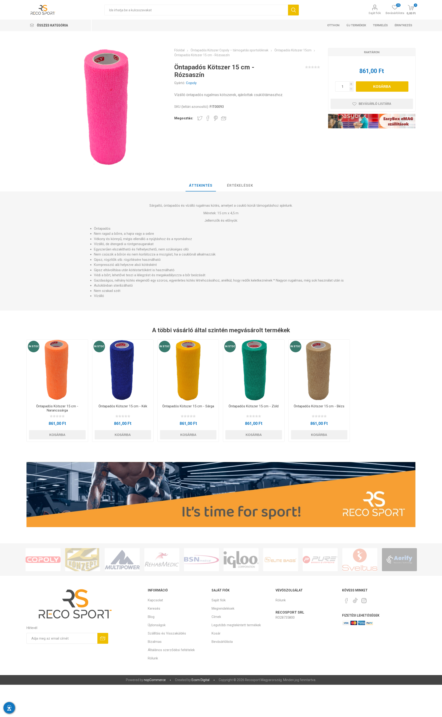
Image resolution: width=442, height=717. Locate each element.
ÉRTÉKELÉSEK (240, 185)
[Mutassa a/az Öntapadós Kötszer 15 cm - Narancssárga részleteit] (57, 370)
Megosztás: (183, 118)
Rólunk (153, 658)
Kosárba (382, 86)
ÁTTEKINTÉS (200, 185)
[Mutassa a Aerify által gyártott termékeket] (399, 559)
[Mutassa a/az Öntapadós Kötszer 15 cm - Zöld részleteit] (253, 370)
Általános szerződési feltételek (171, 650)
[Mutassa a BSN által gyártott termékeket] (201, 559)
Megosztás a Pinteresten (215, 118)
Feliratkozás (102, 638)
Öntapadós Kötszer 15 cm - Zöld (254, 406)
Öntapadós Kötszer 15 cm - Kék (123, 406)
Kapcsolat (155, 600)
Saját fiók (375, 13)
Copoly (191, 83)
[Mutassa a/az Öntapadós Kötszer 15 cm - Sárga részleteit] (188, 370)
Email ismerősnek (223, 118)
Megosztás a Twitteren (199, 118)
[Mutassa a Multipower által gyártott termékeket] (122, 559)
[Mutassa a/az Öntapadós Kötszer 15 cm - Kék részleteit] (122, 370)
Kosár (216, 633)
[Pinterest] (346, 600)
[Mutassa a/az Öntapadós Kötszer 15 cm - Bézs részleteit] (319, 370)
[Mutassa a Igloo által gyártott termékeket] (241, 559)
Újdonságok (157, 625)
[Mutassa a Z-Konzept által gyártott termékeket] (82, 559)
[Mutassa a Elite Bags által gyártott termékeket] (280, 559)
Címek (216, 617)
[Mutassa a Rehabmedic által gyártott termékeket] (161, 559)
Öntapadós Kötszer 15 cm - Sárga (188, 406)
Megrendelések (223, 608)
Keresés (293, 10)
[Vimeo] (355, 599)
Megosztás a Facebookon (207, 118)
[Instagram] (364, 600)
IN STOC (34, 346)
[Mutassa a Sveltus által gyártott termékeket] (359, 559)
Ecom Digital (200, 680)
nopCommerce (155, 680)
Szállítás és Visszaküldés (167, 633)
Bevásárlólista (222, 642)
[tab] (201, 185)
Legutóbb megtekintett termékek (236, 625)
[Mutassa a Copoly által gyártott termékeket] (43, 559)
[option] (43, 559)
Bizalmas (155, 642)
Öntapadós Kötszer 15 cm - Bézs (319, 406)
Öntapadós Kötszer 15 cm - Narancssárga (57, 408)
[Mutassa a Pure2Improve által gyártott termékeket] (320, 559)
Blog (151, 617)
